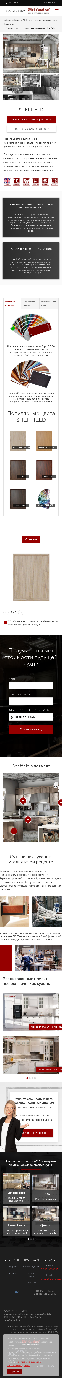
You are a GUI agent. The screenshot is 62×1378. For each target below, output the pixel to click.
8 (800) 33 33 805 (49, 1269)
